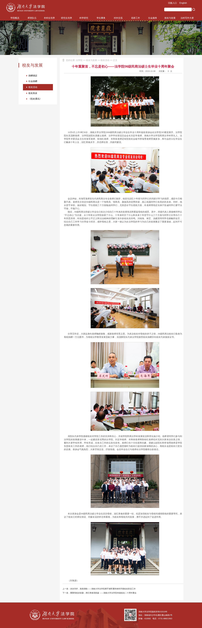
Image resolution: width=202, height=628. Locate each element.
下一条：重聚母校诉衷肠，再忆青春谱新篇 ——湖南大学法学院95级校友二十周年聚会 (99, 593)
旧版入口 (172, 3)
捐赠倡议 (32, 75)
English (183, 3)
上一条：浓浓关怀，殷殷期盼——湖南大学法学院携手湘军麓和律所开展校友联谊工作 (99, 589)
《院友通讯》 (35, 99)
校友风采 (32, 93)
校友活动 (32, 87)
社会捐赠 (32, 81)
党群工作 (135, 18)
